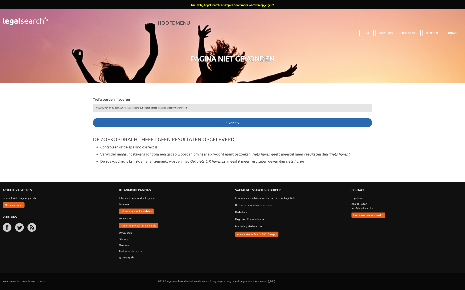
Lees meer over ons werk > (368, 215)
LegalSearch (25, 21)
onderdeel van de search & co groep (201, 281)
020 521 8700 (359, 204)
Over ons (124, 245)
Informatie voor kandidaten (136, 211)
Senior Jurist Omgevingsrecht (20, 197)
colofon (41, 281)
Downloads (125, 232)
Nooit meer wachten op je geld (138, 225)
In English (128, 257)
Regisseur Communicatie (249, 219)
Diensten (432, 32)
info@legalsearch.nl (362, 207)
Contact (452, 32)
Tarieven (124, 204)
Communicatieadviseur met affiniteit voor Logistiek (265, 197)
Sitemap (123, 238)
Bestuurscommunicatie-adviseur (253, 205)
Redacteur (241, 212)
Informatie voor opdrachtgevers (137, 197)
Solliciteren (125, 218)
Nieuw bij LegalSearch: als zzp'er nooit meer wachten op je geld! (232, 5)
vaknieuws (29, 281)
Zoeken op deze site (130, 251)
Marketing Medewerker (248, 226)
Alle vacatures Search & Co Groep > (257, 234)
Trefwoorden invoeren (111, 99)
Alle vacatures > (14, 205)
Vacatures (386, 32)
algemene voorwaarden (253, 281)
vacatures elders (12, 281)
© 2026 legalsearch (169, 281)
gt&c (271, 281)
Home (366, 32)
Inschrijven (409, 32)
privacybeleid (231, 281)
